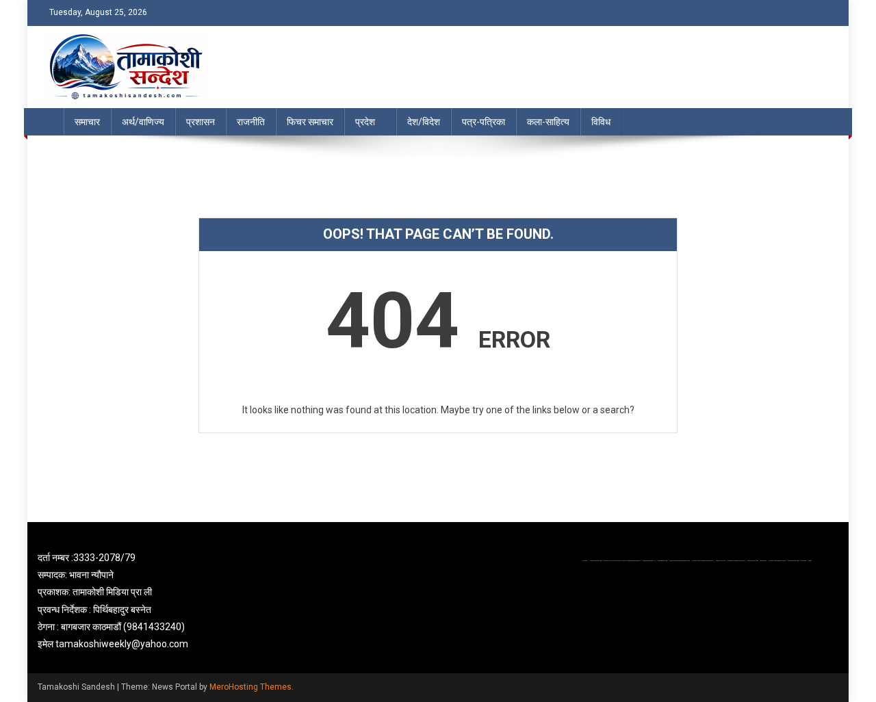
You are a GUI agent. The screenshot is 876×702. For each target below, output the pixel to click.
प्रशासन (200, 121)
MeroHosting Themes (250, 687)
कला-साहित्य (548, 121)
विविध (600, 121)
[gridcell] (166, 601)
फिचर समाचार (310, 121)
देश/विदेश (423, 121)
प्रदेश (365, 121)
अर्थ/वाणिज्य (143, 121)
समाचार (87, 121)
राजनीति (251, 121)
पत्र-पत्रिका (483, 121)
